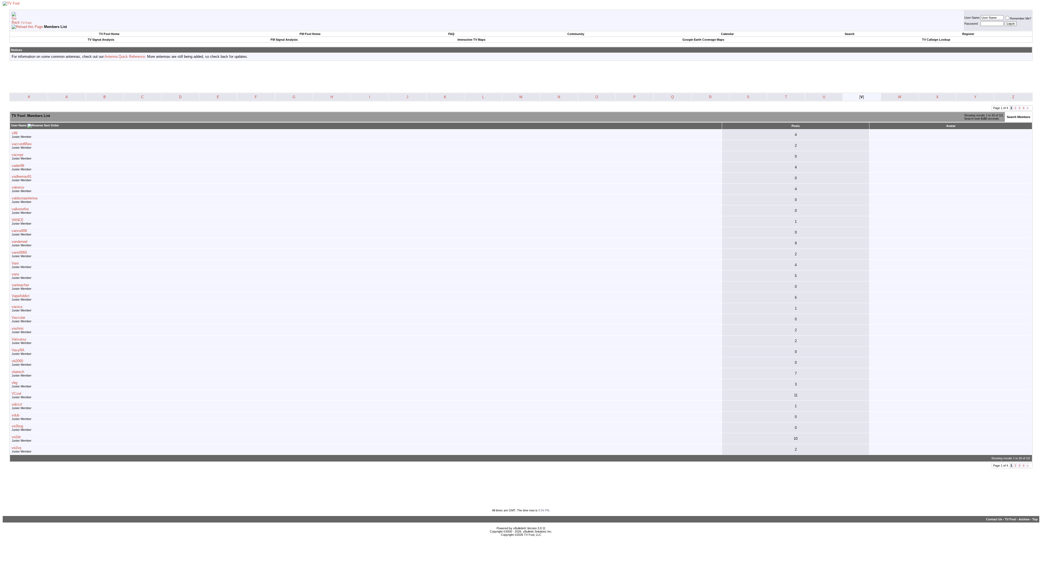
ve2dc (16, 437)
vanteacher (20, 285)
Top (1035, 519)
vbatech (18, 372)
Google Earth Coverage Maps (703, 39)
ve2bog (17, 426)
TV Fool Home (109, 34)
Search (849, 34)
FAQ (451, 34)
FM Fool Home (310, 34)
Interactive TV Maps (471, 39)
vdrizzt (17, 404)
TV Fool (26, 22)
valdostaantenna (24, 198)
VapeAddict (21, 296)
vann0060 (19, 252)
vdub (15, 415)
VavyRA (18, 350)
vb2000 (17, 361)
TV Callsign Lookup (936, 39)
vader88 (18, 166)
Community (575, 34)
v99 (14, 133)
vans (15, 274)
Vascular (18, 318)
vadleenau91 (21, 176)
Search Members (1018, 117)
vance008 (19, 231)
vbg (14, 383)
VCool (16, 393)
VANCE (18, 220)
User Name (972, 17)
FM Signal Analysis (284, 39)
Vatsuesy (19, 339)
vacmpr (17, 155)
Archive (1024, 519)
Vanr (15, 263)
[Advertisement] (521, 77)
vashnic (18, 328)
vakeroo (18, 187)
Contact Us (994, 519)
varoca (17, 307)
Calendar (727, 34)
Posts (796, 126)
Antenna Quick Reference (124, 57)
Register (968, 34)
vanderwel (19, 242)
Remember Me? (1020, 18)
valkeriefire (20, 209)
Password (971, 23)
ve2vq (16, 448)
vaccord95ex (22, 144)
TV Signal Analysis (101, 39)
